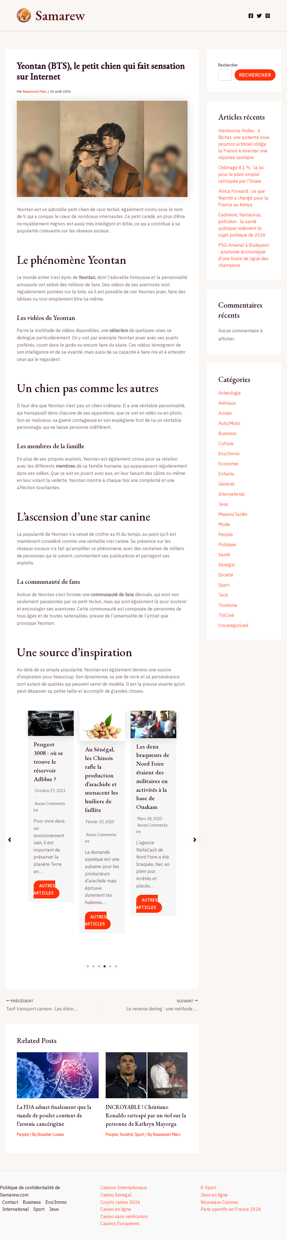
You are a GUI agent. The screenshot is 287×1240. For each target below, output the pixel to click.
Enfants (226, 474)
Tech (223, 595)
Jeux (223, 504)
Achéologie (229, 393)
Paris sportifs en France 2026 (231, 1209)
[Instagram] (267, 15)
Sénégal (226, 565)
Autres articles (44, 889)
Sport (140, 1134)
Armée (225, 413)
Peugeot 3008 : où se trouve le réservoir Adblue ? (48, 761)
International (231, 494)
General (226, 484)
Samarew (60, 15)
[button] (9, 839)
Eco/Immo (229, 453)
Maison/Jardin (232, 514)
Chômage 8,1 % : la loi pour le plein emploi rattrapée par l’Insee (240, 174)
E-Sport (208, 1187)
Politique (227, 544)
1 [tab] (88, 966)
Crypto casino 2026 (120, 1202)
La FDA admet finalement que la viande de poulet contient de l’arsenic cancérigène (54, 1115)
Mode (224, 524)
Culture (225, 443)
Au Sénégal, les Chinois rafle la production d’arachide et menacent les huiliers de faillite (101, 779)
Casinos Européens (119, 1223)
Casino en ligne (115, 1209)
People (23, 1134)
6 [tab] (116, 966)
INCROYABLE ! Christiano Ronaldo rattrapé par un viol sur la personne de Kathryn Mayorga (146, 1115)
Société (126, 1134)
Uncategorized (233, 625)
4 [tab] (105, 966)
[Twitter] (259, 15)
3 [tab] (99, 966)
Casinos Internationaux (123, 1187)
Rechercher (228, 65)
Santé (224, 554)
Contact (10, 1202)
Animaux (227, 403)
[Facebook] (250, 15)
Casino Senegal (115, 1195)
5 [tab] (110, 966)
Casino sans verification (124, 1216)
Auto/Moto (229, 423)
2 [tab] (93, 966)
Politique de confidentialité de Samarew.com (30, 1191)
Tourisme (227, 605)
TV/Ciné (226, 615)
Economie (228, 463)
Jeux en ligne (214, 1195)
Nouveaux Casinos (219, 1202)
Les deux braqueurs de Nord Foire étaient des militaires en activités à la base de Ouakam (152, 776)
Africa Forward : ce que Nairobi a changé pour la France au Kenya (243, 197)
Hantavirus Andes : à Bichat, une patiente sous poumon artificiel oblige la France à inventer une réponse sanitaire (244, 144)
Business (227, 433)
